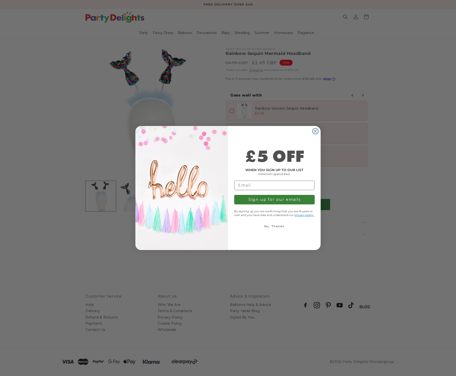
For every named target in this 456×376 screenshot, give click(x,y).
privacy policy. (304, 215)
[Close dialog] (315, 131)
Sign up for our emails (274, 199)
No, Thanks (274, 226)
